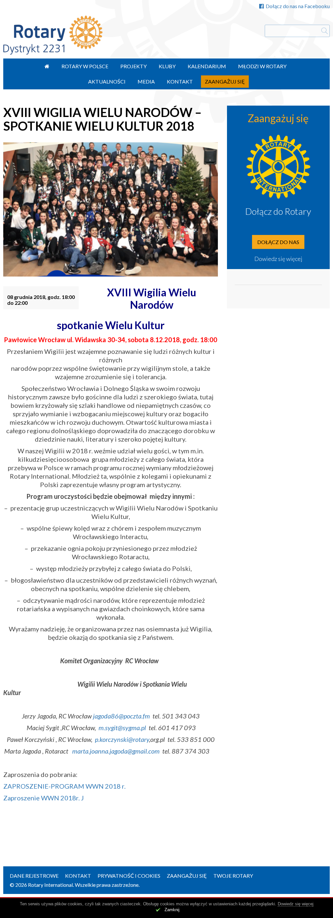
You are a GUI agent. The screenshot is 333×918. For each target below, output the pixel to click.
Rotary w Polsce (84, 66)
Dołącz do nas (278, 242)
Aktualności (107, 81)
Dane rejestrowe (34, 876)
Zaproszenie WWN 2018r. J (43, 798)
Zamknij (172, 909)
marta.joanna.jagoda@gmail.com (116, 751)
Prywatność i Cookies (129, 876)
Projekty (133, 66)
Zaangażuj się (225, 81)
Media (146, 81)
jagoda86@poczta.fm (121, 716)
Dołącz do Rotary (278, 211)
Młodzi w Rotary (262, 66)
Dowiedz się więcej (278, 258)
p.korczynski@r (115, 739)
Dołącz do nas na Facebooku (298, 6)
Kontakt (180, 81)
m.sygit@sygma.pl (122, 727)
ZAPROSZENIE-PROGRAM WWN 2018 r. (64, 786)
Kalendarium (207, 66)
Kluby (167, 66)
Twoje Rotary (233, 876)
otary (142, 739)
